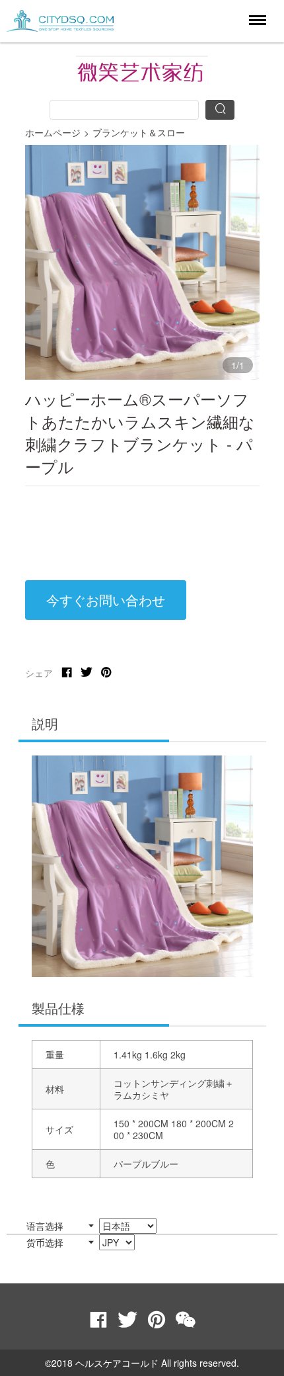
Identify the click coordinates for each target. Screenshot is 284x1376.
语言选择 (46, 1225)
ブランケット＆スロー (138, 132)
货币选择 (46, 1242)
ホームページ (53, 132)
